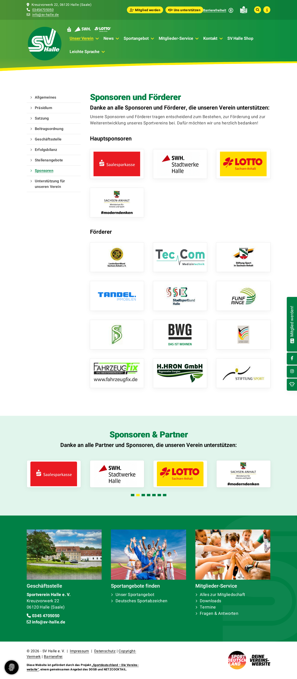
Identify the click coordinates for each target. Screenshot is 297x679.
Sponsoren (44, 170)
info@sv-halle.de (45, 14)
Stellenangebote (49, 160)
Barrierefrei (53, 656)
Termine (208, 607)
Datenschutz (105, 651)
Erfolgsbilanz (46, 150)
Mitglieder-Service (176, 38)
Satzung (42, 118)
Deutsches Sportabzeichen (142, 601)
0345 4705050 (46, 616)
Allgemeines (45, 97)
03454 (37, 9)
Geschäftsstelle (48, 139)
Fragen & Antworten (219, 613)
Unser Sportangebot (135, 595)
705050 (48, 9)
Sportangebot (136, 38)
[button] (132, 495)
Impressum (79, 651)
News (108, 38)
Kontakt (210, 38)
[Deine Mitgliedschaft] (292, 340)
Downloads (210, 601)
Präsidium (43, 108)
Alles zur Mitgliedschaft (222, 595)
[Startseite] (45, 44)
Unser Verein (82, 38)
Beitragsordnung (49, 129)
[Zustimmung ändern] (12, 667)
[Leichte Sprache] (243, 9)
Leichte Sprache (85, 52)
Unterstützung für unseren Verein (50, 184)
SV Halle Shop (240, 38)
